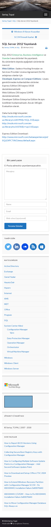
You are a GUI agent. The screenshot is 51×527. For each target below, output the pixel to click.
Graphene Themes (22, 523)
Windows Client (11, 363)
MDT (6, 304)
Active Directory (11, 266)
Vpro (12, 332)
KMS (6, 298)
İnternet (8, 293)
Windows (8, 357)
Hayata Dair (9, 282)
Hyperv (7, 288)
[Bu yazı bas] (46, 48)
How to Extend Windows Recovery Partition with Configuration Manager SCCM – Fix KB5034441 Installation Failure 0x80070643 (23, 485)
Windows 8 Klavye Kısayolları (27, 31)
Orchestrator (13, 347)
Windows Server (11, 368)
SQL (14, 21)
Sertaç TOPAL (9, 47)
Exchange (8, 271)
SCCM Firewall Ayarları (24, 37)
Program (8, 315)
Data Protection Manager (18, 338)
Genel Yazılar (10, 277)
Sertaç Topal (8, 14)
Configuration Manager (17, 329)
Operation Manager (16, 342)
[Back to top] (44, 520)
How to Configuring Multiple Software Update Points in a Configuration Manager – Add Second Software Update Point (24, 464)
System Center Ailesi (13, 326)
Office (7, 309)
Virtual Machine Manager (18, 351)
